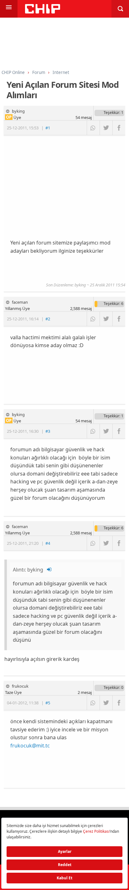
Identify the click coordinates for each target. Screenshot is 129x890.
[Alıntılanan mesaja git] (49, 569)
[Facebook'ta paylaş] (118, 128)
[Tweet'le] (106, 128)
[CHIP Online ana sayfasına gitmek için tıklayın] (42, 12)
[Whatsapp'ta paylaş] (93, 128)
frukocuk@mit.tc (30, 745)
